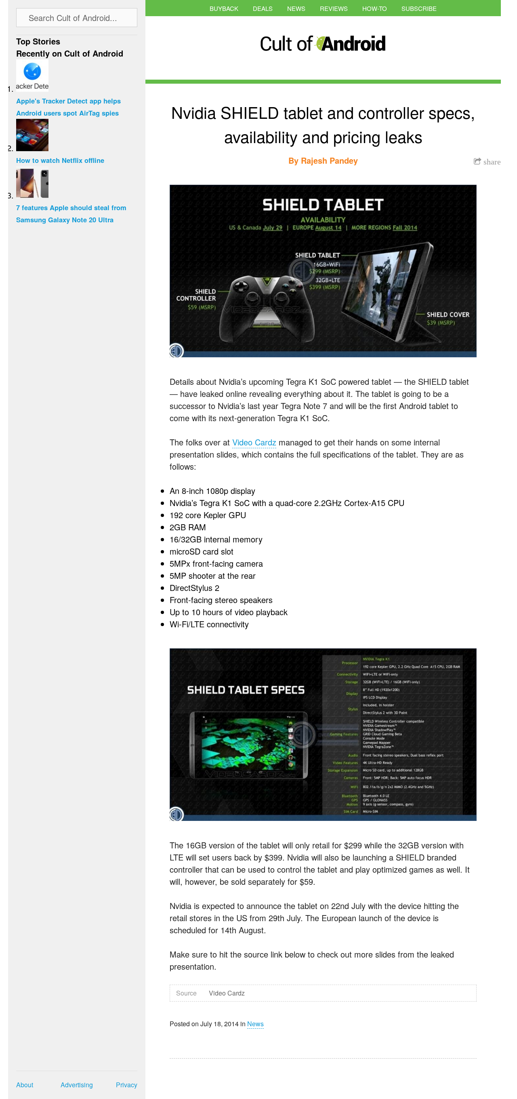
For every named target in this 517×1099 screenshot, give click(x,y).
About (24, 1084)
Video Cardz (254, 442)
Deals (263, 8)
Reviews (334, 8)
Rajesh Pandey (329, 160)
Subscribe (419, 8)
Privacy (126, 1084)
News (296, 8)
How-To (374, 8)
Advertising (77, 1084)
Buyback (224, 8)
